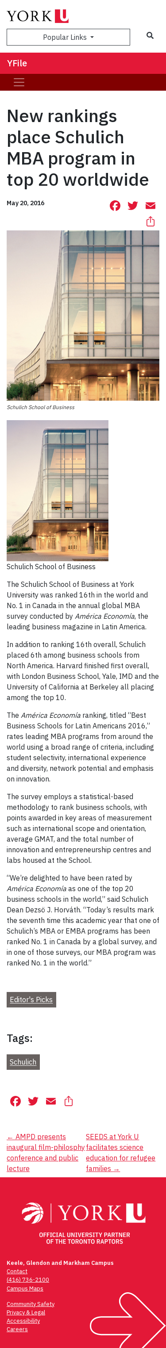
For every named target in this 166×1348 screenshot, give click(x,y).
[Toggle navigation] (19, 82)
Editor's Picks (31, 1000)
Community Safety (30, 1304)
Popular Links (66, 37)
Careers (17, 1329)
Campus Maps (25, 1288)
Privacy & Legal (26, 1312)
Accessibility (23, 1321)
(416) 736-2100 (28, 1279)
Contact (17, 1271)
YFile (17, 63)
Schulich (23, 1062)
